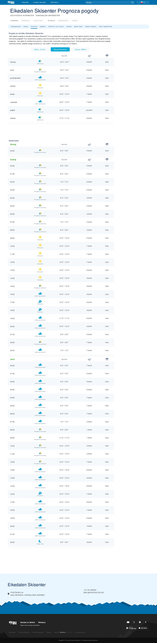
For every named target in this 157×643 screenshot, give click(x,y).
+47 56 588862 (90, 590)
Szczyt (80, 49)
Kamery (43, 26)
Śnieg (25, 26)
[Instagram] (140, 622)
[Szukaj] (132, 2)
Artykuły (55, 2)
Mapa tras (78, 26)
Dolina (39, 49)
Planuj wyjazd (39, 2)
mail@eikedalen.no (94, 592)
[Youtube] (128, 622)
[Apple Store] (143, 628)
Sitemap (49, 632)
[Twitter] (134, 622)
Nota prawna (12, 632)
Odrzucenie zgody (80, 632)
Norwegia (26, 20)
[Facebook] (145, 622)
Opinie (69, 26)
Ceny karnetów (105, 26)
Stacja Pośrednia (60, 49)
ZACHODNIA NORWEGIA (22, 15)
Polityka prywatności (24, 632)
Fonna (74, 20)
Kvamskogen (63, 20)
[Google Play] (131, 628)
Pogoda (25, 2)
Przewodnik (16, 26)
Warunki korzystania (38, 632)
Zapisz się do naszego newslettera (30, 625)
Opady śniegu (90, 26)
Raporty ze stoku (56, 26)
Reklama (41, 622)
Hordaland (38, 20)
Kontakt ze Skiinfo (27, 622)
